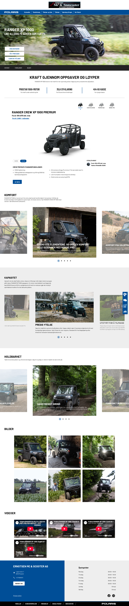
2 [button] (61, 261)
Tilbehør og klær (47, 12)
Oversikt (7, 68)
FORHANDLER (44, 604)
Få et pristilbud (14, 54)
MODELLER (18, 604)
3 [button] (64, 261)
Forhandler (27, 12)
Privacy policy (17, 595)
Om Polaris (78, 12)
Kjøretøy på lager (67, 12)
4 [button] (67, 261)
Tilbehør (57, 12)
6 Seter (23, 161)
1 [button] (58, 261)
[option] (64, 232)
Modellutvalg (36, 12)
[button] (13, 235)
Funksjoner (18, 68)
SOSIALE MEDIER (56, 604)
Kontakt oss (19, 583)
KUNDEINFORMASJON (31, 604)
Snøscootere (69, 604)
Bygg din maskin (14, 49)
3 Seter (16, 161)
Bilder (29, 68)
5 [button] (70, 261)
